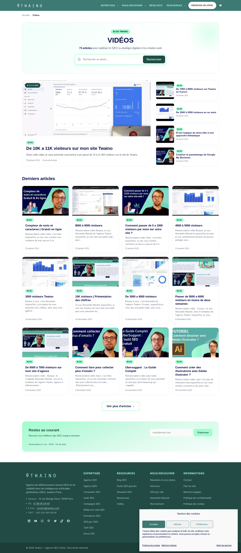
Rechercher (154, 59)
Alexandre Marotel (159, 498)
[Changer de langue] (221, 5)
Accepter (154, 524)
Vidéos (120, 504)
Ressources (174, 5)
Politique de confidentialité (197, 498)
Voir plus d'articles (119, 406)
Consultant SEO (92, 492)
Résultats (155, 5)
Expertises (108, 5)
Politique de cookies (151, 545)
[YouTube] (36, 521)
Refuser (177, 524)
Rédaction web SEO (94, 509)
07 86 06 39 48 (41, 503)
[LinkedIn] (29, 521)
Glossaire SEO (124, 492)
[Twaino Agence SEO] (41, 475)
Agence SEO (90, 480)
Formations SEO (92, 516)
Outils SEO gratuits (127, 486)
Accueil (25, 15)
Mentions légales (169, 545)
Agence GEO (90, 486)
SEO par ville (156, 492)
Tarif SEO (88, 527)
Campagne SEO (92, 504)
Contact (187, 480)
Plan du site (189, 486)
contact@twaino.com (48, 508)
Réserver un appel (202, 5)
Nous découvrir (132, 5)
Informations (193, 473)
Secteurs (155, 486)
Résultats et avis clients (162, 480)
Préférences (202, 524)
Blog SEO (122, 480)
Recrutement (157, 504)
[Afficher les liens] (118, 5)
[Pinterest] (49, 521)
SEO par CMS (91, 521)
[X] (55, 521)
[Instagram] (42, 521)
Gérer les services (223, 545)
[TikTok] (62, 521)
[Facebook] (68, 521)
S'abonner (203, 432)
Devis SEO (89, 533)
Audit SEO (89, 498)
